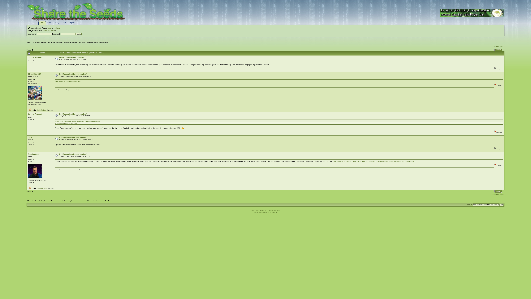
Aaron (275, 212)
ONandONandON (34, 74)
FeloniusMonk (33, 154)
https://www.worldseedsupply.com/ (67, 82)
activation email (49, 31)
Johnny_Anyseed (35, 57)
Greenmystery (42, 188)
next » (502, 46)
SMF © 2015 (264, 210)
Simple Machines (274, 210)
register (57, 28)
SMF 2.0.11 (255, 210)
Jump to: (469, 204)
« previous (495, 46)
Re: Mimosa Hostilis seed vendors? (73, 74)
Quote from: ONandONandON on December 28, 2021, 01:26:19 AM (77, 121)
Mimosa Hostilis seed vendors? (71, 57)
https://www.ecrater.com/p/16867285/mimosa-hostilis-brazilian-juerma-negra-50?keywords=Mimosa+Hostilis (373, 162)
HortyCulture (41, 110)
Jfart (30, 137)
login (49, 28)
